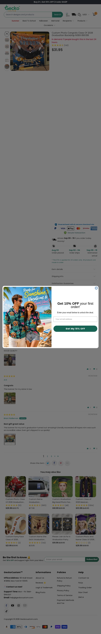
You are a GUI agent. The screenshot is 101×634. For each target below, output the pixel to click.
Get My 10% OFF (75, 328)
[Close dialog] (96, 288)
